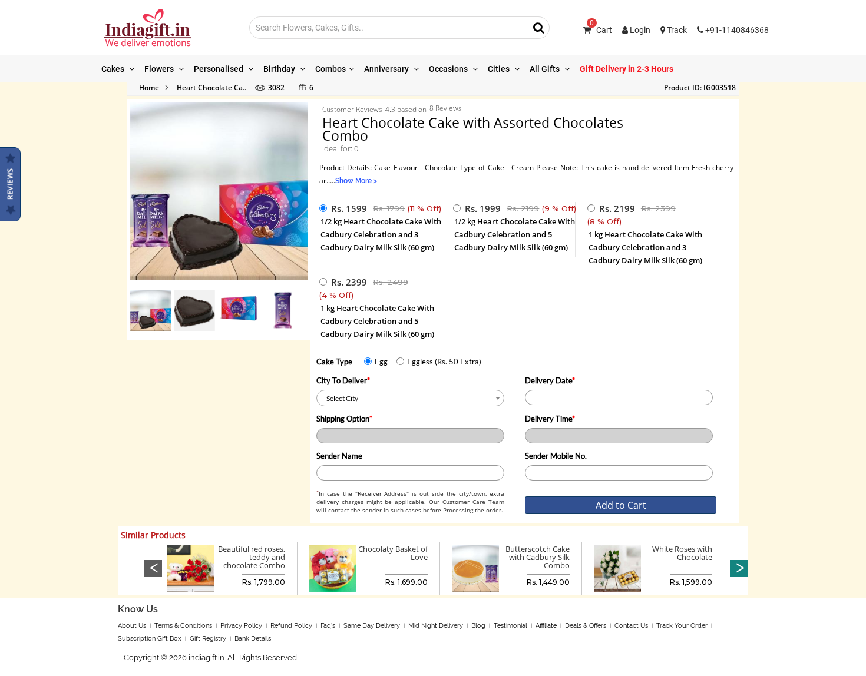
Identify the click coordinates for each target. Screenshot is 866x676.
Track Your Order (682, 625)
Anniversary (387, 69)
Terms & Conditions (183, 625)
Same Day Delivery (371, 625)
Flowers (160, 69)
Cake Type (334, 361)
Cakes (113, 69)
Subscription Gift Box (149, 638)
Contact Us (631, 625)
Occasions (449, 69)
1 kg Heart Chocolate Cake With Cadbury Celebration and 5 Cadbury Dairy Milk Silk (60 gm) (377, 321)
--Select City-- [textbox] (342, 398)
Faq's (327, 625)
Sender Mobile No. (556, 455)
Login (639, 30)
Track (676, 30)
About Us (132, 625)
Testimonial (510, 625)
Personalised (219, 69)
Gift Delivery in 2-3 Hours (626, 69)
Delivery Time (550, 418)
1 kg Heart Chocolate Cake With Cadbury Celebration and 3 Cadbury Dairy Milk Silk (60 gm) (645, 247)
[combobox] (410, 398)
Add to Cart (621, 505)
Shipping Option (344, 418)
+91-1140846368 (736, 30)
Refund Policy (291, 625)
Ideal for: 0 (340, 148)
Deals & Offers (585, 625)
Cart (601, 30)
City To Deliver (343, 380)
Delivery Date (550, 380)
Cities (499, 69)
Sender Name (339, 455)
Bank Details (252, 638)
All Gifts (545, 69)
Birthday (280, 69)
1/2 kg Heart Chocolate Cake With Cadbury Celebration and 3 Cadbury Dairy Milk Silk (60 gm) (380, 234)
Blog (478, 625)
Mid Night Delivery (435, 625)
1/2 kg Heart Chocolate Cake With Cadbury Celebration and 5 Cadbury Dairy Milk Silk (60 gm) (514, 234)
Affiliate (546, 625)
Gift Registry (208, 638)
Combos (330, 69)
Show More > (356, 181)
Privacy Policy (241, 625)
